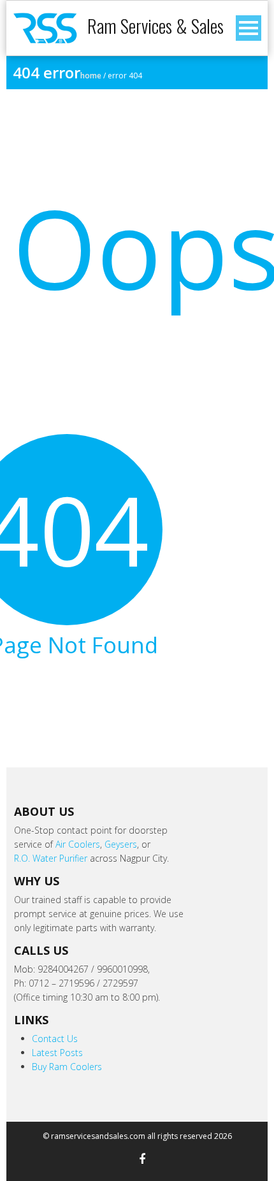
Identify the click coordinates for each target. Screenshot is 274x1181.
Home (90, 75)
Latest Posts (57, 1053)
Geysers (121, 844)
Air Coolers (77, 844)
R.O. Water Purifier (50, 858)
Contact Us (55, 1038)
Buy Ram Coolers (67, 1067)
